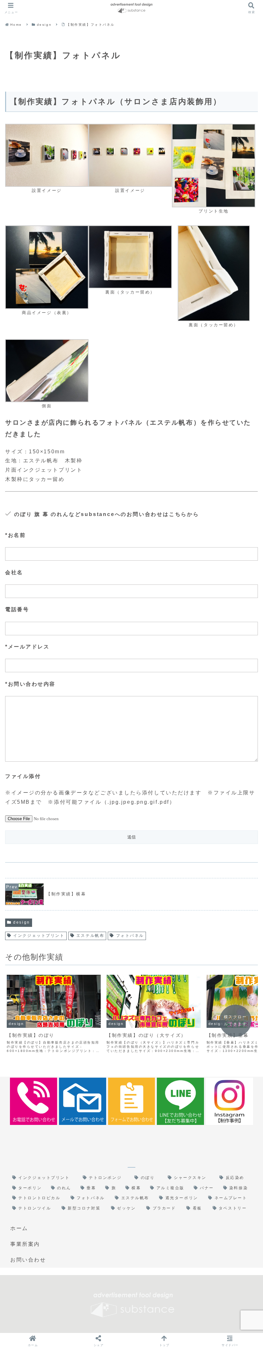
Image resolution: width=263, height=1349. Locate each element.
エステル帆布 (90, 935)
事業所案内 (25, 1244)
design (21, 922)
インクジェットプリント (38, 935)
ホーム (19, 1228)
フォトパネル (130, 935)
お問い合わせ (28, 1260)
